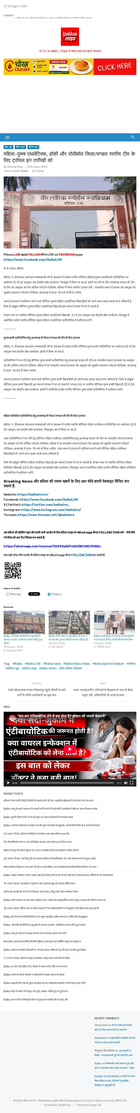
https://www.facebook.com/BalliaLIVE (49, 499)
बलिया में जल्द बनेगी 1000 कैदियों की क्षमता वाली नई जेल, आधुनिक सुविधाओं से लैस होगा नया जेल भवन (49, 800)
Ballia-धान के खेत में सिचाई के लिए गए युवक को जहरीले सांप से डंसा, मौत (36, 999)
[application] (70, 749)
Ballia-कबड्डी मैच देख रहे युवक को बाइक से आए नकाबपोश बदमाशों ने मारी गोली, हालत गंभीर (44, 983)
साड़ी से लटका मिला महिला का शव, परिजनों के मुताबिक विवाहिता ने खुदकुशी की (115, 1081)
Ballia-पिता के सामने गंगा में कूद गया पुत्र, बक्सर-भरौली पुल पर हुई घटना (36, 991)
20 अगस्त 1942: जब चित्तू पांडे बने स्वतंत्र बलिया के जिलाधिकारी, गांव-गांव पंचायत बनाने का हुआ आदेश (50, 858)
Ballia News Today (77, 663)
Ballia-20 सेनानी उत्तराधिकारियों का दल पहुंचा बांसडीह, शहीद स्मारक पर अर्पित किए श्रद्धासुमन (46, 916)
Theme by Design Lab (88, 1105)
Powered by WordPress (57, 1105)
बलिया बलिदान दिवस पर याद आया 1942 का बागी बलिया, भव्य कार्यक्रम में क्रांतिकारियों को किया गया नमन (50, 867)
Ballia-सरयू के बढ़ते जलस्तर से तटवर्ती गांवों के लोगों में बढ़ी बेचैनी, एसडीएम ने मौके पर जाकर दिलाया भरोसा (50, 808)
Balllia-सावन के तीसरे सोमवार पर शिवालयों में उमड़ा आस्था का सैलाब (34, 974)
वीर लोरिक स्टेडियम (71, 668)
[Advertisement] (70, 105)
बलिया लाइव (30, 668)
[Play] (8, 783)
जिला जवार (20, 147)
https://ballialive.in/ (32, 494)
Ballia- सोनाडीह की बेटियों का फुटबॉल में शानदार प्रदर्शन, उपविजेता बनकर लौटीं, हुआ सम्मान (23, 639)
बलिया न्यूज (13, 668)
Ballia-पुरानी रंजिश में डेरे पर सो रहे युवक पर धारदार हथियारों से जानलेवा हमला (38, 817)
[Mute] (126, 783)
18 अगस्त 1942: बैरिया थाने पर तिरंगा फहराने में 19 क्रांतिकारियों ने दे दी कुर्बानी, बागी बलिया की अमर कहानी (51, 908)
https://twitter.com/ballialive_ (46, 504)
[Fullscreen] (131, 783)
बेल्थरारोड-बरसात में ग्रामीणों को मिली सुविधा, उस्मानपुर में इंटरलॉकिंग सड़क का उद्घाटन (42, 941)
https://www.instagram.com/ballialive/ (51, 510)
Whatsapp (84, 532)
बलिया (132, 663)
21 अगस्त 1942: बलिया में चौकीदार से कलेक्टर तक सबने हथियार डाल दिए (36, 833)
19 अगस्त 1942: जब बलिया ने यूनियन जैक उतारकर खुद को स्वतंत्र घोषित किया (39, 883)
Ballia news (53, 663)
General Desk (15, 166)
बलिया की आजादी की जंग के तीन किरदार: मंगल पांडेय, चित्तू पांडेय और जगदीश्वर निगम (41, 891)
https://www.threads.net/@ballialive (46, 515)
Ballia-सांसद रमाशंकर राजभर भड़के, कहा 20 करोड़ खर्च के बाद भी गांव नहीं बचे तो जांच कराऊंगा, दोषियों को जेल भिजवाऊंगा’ (58, 875)
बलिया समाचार (49, 668)
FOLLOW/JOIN (109, 532)
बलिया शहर (33, 147)
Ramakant (101, 1038)
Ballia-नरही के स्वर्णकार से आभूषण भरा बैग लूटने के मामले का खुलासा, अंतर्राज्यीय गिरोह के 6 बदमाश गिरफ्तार (52, 825)
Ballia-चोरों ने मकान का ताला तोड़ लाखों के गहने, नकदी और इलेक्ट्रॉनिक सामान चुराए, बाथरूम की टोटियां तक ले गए (54, 900)
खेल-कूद (8, 147)
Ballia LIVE (34, 663)
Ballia (18, 663)
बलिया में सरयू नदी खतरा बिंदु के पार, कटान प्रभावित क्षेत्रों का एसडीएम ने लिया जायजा (41, 850)
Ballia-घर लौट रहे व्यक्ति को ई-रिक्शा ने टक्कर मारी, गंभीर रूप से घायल (35, 966)
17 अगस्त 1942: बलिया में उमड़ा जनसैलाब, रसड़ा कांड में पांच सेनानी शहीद (37, 958)
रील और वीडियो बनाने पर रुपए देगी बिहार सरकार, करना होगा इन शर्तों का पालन (51, 15)
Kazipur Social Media (106, 1076)
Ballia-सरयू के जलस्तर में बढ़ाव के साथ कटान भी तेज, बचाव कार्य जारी (35, 933)
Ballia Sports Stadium (109, 663)
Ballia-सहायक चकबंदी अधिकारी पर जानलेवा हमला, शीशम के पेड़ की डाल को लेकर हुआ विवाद (45, 949)
